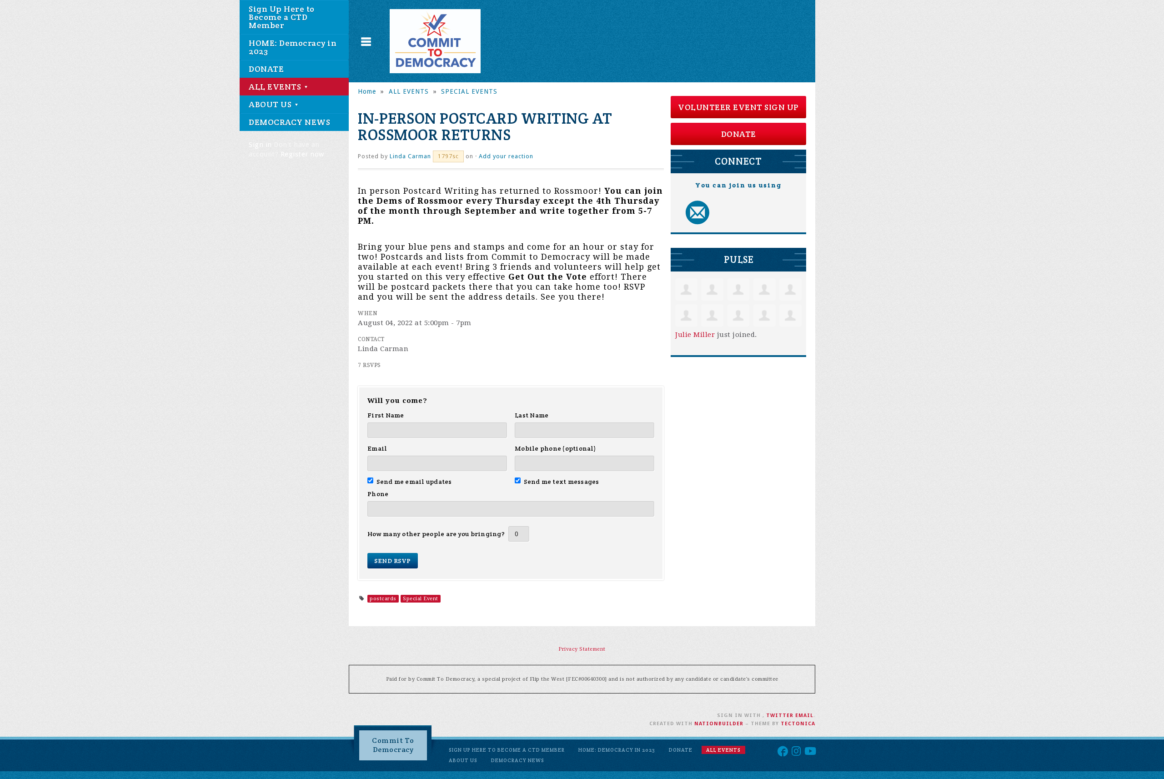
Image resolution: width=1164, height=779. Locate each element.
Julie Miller (695, 335)
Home (367, 91)
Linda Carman (410, 156)
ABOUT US (271, 104)
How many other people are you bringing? (436, 534)
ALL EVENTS (276, 86)
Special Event (420, 599)
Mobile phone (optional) (555, 448)
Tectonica (798, 724)
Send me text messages (561, 481)
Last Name (531, 415)
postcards (383, 599)
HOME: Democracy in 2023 (292, 47)
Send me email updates (414, 481)
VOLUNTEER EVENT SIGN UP (738, 107)
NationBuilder (718, 724)
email (804, 716)
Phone (377, 494)
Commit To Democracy (393, 745)
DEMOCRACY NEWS (289, 122)
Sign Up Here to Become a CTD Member (282, 17)
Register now (302, 154)
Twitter (779, 716)
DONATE (266, 69)
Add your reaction (506, 156)
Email (377, 448)
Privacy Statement (582, 649)
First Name (385, 415)
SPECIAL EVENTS (469, 91)
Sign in (260, 145)
